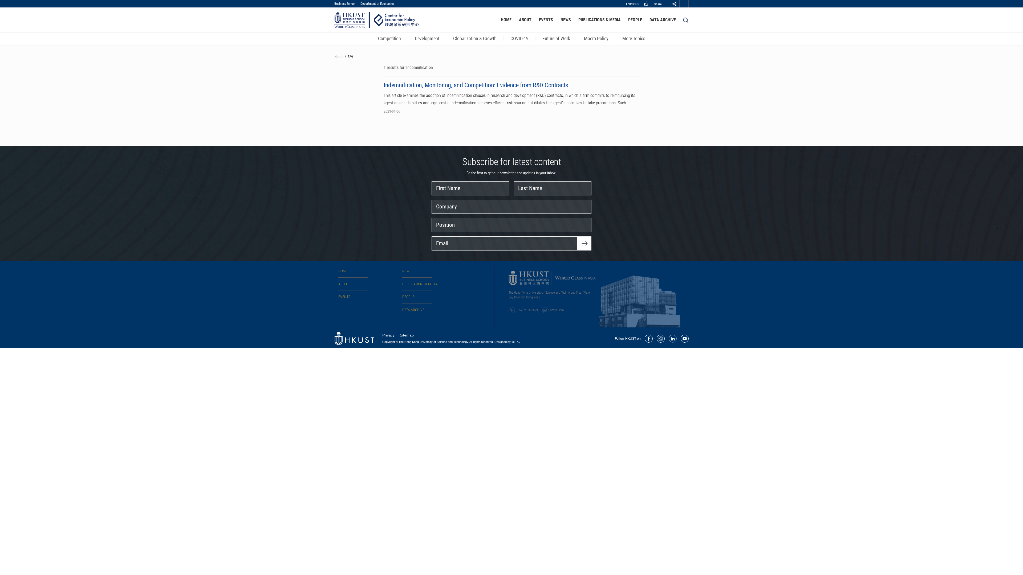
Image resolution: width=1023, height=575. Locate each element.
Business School (344, 4)
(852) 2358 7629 (527, 310)
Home (506, 19)
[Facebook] (649, 339)
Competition (389, 38)
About (525, 19)
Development (427, 38)
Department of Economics (377, 4)
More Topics (633, 38)
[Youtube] (685, 339)
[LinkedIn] (673, 339)
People (635, 19)
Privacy (388, 335)
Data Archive (662, 19)
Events (546, 19)
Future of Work (556, 38)
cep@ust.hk (557, 310)
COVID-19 (519, 38)
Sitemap (407, 335)
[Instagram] (661, 339)
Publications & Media (599, 19)
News (566, 19)
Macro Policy (596, 38)
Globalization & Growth (475, 38)
